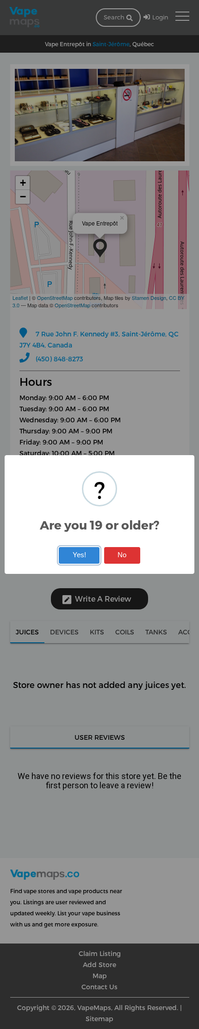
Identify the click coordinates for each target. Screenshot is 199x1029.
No (122, 555)
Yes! (79, 555)
